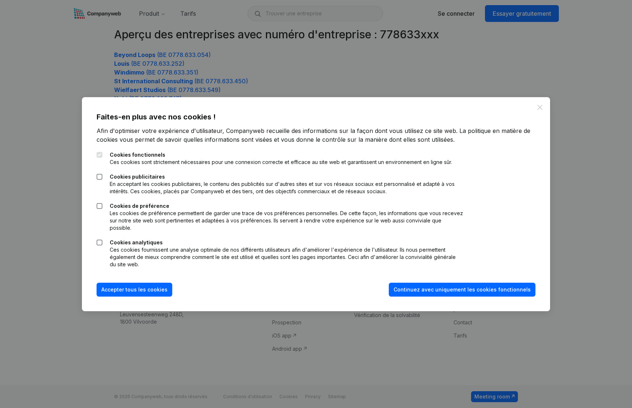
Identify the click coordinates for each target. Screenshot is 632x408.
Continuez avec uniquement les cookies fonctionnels (462, 289)
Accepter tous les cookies (134, 289)
